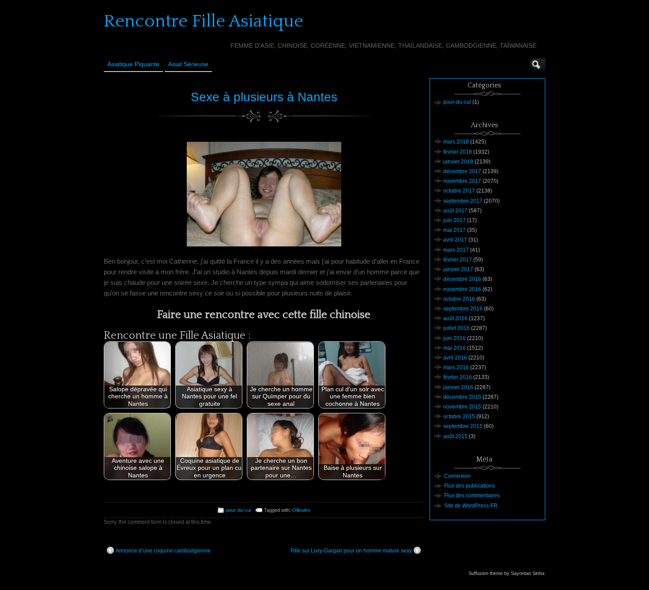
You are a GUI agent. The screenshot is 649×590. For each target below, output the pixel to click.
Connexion (457, 476)
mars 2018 (456, 142)
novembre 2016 (462, 289)
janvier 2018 (458, 162)
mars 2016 (456, 367)
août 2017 (455, 211)
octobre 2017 (459, 191)
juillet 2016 (456, 328)
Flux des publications (469, 486)
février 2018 (457, 152)
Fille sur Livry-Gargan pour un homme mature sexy (351, 551)
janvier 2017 (458, 269)
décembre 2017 (462, 171)
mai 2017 (454, 230)
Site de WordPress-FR (471, 506)
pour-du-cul (238, 510)
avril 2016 (455, 358)
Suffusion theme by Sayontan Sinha (506, 573)
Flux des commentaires (472, 495)
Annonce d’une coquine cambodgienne (163, 551)
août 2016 (455, 318)
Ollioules (301, 510)
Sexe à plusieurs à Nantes (264, 97)
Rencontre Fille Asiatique (203, 21)
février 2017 (457, 260)
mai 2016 (454, 348)
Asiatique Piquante (133, 64)
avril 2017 (455, 240)
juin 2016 (454, 338)
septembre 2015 (463, 426)
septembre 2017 (463, 201)
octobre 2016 (459, 299)
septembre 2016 (463, 309)
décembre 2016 (462, 279)
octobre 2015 (459, 416)
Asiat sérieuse (188, 64)
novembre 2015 (462, 407)
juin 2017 (454, 220)
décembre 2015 (462, 397)
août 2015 (455, 436)
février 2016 (457, 377)
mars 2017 (456, 250)
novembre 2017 (462, 181)
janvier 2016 (458, 387)
